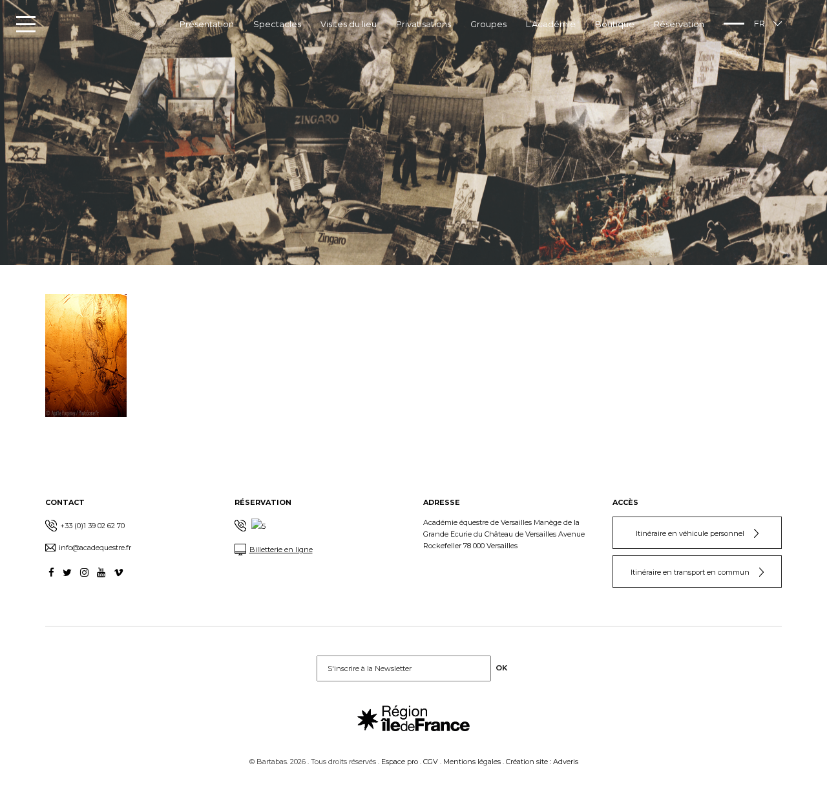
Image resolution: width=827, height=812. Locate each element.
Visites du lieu (348, 24)
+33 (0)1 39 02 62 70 (92, 525)
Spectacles (277, 24)
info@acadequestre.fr (95, 547)
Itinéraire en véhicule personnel (690, 533)
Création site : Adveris (542, 761)
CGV (430, 761)
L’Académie (551, 24)
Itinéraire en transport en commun (690, 572)
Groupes (488, 24)
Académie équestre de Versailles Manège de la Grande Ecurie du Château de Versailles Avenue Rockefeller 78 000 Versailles (504, 534)
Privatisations (423, 24)
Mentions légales (472, 761)
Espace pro (399, 761)
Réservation (679, 24)
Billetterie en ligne (281, 549)
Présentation (207, 24)
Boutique (614, 24)
